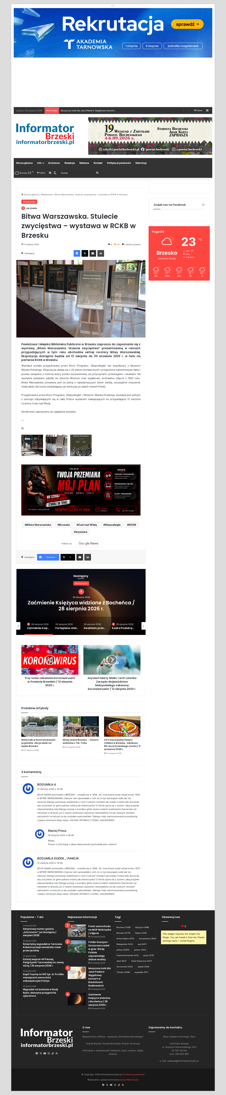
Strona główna (24, 162)
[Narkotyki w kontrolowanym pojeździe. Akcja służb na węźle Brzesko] (39, 726)
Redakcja (70, 162)
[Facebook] (77, 253)
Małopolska (124, 944)
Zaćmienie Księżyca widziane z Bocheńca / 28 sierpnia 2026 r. (99, 1000)
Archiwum (54, 162)
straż (121, 961)
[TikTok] (53, 1053)
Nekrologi (141, 162)
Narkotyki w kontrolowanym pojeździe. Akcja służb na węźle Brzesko (38, 743)
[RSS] (57, 1053)
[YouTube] (45, 1053)
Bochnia (123, 927)
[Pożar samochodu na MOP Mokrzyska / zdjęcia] (77, 931)
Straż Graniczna (141, 961)
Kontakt (98, 162)
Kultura (81, 586)
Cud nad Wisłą (87, 524)
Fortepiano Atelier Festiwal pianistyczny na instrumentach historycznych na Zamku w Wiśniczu (81, 605)
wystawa (81, 531)
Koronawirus (147, 938)
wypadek (141, 972)
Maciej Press (57, 830)
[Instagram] (49, 1053)
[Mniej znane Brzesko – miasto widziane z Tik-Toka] (81, 726)
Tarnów (123, 972)
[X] (85, 253)
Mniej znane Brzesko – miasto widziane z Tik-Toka (81, 741)
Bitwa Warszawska (38, 524)
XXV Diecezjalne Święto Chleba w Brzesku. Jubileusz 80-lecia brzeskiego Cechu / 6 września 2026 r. (122, 744)
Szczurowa (124, 966)
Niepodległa (112, 524)
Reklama (84, 162)
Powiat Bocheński (127, 955)
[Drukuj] (100, 253)
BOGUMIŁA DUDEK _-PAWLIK (58, 858)
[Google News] (88, 543)
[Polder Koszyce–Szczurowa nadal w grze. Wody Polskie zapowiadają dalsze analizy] (77, 946)
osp (142, 944)
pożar (148, 955)
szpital (143, 966)
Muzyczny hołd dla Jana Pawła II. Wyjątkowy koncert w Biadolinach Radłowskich (99, 977)
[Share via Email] (93, 253)
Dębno (141, 933)
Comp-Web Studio (129, 1079)
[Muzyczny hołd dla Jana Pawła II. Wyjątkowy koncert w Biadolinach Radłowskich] (77, 973)
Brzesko (64, 524)
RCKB (132, 524)
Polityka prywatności (119, 162)
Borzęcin (142, 927)
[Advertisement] (113, 82)
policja (122, 950)
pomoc (140, 950)
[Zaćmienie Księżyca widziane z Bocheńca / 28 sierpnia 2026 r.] (77, 999)
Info (39, 162)
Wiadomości (47, 194)
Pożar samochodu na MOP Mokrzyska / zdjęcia (99, 930)
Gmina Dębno (125, 938)
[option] (81, 602)
